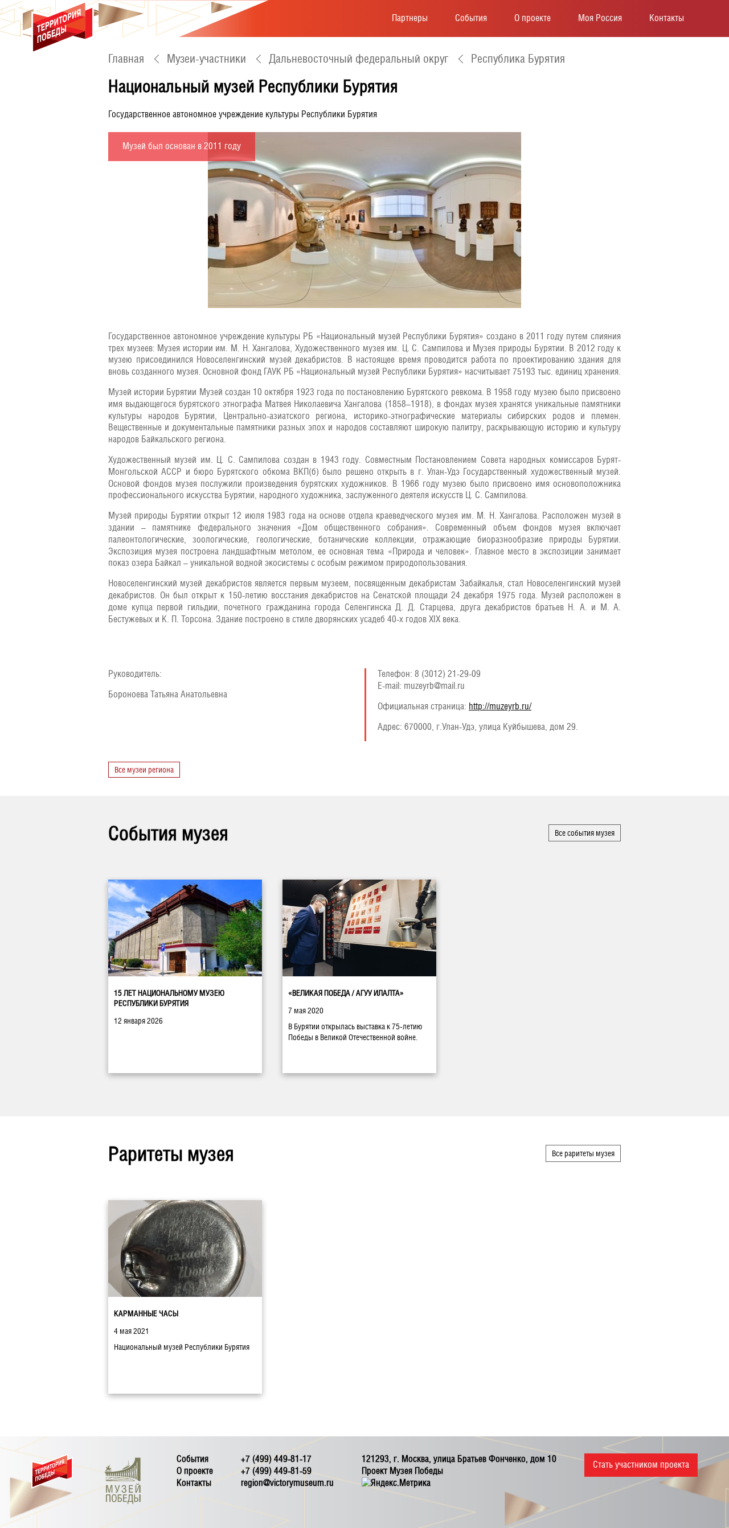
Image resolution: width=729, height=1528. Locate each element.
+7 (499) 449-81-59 (276, 1470)
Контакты (666, 18)
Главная (126, 58)
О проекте (532, 18)
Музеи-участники (206, 58)
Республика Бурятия (518, 58)
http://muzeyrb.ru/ (500, 706)
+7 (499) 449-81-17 (276, 1458)
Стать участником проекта (641, 1464)
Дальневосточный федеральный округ (358, 58)
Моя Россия (600, 18)
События (471, 18)
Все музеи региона (144, 769)
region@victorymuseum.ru (287, 1482)
